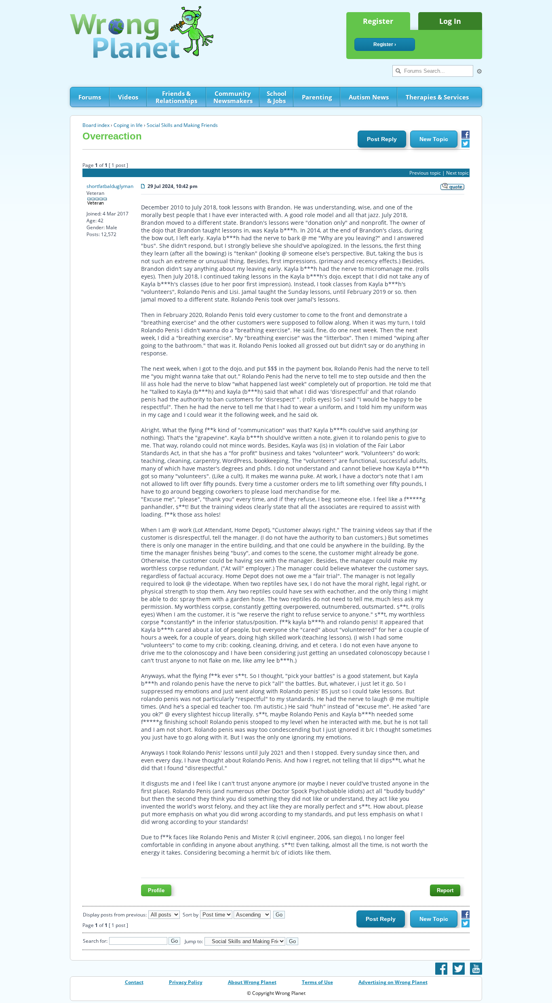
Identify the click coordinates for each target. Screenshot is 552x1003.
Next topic (457, 172)
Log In (450, 21)
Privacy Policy (185, 982)
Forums (89, 97)
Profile (156, 890)
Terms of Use (317, 982)
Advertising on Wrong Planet (393, 982)
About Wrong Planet (252, 982)
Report (445, 890)
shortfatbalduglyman (109, 186)
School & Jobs (277, 97)
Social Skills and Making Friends (182, 125)
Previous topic (425, 172)
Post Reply (382, 139)
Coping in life (128, 125)
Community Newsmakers (233, 97)
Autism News (369, 97)
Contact (134, 982)
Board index (96, 125)
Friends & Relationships (176, 97)
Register (378, 21)
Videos (128, 97)
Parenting (317, 97)
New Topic (433, 139)
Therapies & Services (437, 97)
